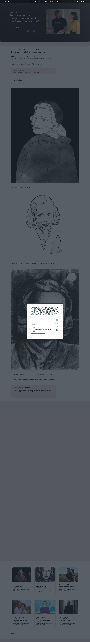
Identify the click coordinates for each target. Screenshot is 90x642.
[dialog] (45, 321)
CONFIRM (38, 333)
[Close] (61, 305)
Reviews (30, 1)
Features (36, 1)
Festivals (41, 1)
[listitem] (45, 317)
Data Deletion (40, 336)
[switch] (56, 320)
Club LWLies (52, 1)
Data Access (45, 336)
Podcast (47, 1)
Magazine (59, 1)
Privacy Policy (50, 336)
